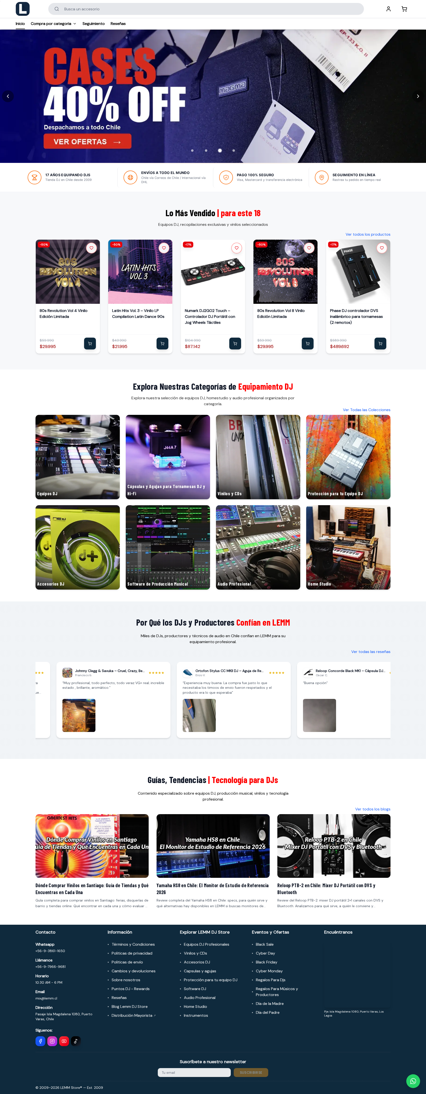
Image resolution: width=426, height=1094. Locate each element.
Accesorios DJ (197, 962)
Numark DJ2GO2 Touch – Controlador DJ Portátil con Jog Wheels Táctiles (210, 316)
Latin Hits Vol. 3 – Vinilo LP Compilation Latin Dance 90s (138, 313)
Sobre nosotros (126, 979)
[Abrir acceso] (388, 9)
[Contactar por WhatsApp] (413, 1081)
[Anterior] (8, 96)
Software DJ (195, 988)
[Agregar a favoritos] (91, 248)
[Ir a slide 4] (233, 150)
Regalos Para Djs (270, 979)
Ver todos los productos (368, 234)
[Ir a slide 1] (192, 150)
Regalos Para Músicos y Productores (277, 991)
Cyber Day (265, 953)
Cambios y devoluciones (134, 971)
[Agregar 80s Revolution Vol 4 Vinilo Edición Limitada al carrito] (90, 343)
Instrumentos (196, 1015)
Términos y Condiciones (133, 944)
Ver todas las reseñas (370, 651)
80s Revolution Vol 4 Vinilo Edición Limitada (64, 313)
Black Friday (266, 962)
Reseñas (118, 23)
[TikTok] (76, 1041)
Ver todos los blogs (372, 809)
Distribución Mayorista (134, 1015)
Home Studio (195, 1006)
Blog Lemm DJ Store (130, 1006)
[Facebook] (40, 1041)
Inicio (20, 23)
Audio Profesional (199, 997)
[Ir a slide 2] (206, 150)
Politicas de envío (127, 962)
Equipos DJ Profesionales (206, 944)
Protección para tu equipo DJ (210, 979)
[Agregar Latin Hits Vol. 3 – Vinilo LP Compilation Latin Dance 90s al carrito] (163, 343)
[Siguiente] (418, 96)
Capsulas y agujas (200, 971)
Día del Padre (268, 1012)
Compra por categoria (51, 23)
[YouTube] (64, 1041)
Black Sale (265, 944)
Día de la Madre (270, 1003)
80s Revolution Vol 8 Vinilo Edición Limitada (281, 313)
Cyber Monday (269, 971)
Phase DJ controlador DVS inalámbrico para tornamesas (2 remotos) (356, 316)
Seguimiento (94, 23)
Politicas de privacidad (132, 953)
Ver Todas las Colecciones (366, 409)
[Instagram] (52, 1041)
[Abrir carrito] (404, 9)
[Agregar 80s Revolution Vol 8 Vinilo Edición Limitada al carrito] (308, 343)
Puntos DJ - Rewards (131, 988)
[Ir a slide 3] (219, 150)
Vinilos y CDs (195, 953)
